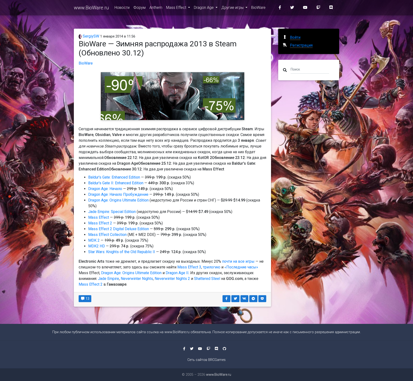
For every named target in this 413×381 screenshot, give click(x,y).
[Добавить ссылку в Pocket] (262, 298)
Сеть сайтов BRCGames (206, 360)
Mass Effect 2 (100, 223)
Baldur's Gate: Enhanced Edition (114, 177)
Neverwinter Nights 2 (172, 278)
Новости (122, 7)
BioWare (258, 7)
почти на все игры (238, 261)
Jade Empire (108, 278)
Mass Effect (176, 7)
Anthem (155, 7)
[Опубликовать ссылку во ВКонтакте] (244, 298)
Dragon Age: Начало (105, 188)
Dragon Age (204, 7)
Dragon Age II (177, 273)
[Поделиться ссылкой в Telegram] (253, 298)
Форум (139, 7)
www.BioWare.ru (91, 8)
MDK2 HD (96, 246)
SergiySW (90, 36)
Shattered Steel (207, 278)
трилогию (211, 267)
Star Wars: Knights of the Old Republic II (121, 252)
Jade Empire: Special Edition (112, 211)
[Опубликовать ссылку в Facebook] (227, 298)
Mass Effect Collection (107, 234)
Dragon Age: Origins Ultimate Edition (118, 200)
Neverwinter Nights (137, 278)
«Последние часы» (241, 267)
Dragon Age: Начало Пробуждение (118, 194)
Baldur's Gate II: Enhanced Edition (115, 183)
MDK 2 (94, 240)
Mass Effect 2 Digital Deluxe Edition (118, 229)
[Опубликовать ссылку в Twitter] (235, 298)
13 (87, 298)
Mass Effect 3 (189, 267)
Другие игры (233, 7)
